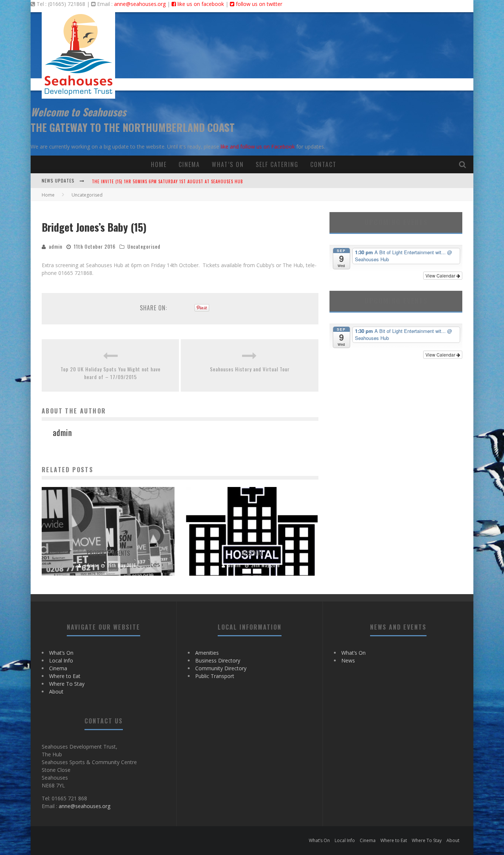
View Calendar (440, 275)
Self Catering (277, 164)
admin (55, 246)
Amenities (207, 652)
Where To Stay (66, 683)
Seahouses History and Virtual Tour (250, 369)
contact (323, 164)
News (348, 660)
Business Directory (217, 660)
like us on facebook (200, 3)
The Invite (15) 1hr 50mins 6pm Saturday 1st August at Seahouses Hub (167, 181)
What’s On (228, 164)
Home (159, 164)
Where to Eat (64, 675)
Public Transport (214, 675)
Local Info (61, 660)
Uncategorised (143, 246)
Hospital (252, 553)
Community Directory (220, 668)
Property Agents (108, 553)
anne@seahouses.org (140, 3)
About (56, 691)
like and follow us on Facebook (258, 146)
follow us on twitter (258, 3)
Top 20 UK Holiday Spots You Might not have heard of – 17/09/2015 (110, 373)
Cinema (189, 164)
